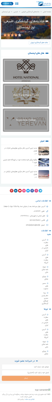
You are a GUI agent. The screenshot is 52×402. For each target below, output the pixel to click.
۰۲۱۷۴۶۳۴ (6, 3)
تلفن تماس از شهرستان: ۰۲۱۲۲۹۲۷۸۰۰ (33, 216)
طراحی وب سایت (29, 399)
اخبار (42, 141)
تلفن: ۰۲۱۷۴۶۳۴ (39, 211)
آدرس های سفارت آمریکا (45, 258)
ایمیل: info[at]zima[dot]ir (35, 225)
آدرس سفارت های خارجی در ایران (45, 245)
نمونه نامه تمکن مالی (45, 270)
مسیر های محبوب (45, 286)
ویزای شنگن (45, 278)
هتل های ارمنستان (36, 53)
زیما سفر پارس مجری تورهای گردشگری (45, 298)
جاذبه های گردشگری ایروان (39, 42)
